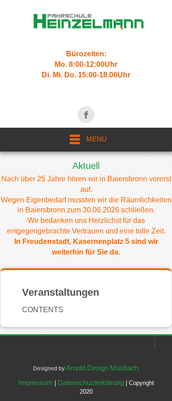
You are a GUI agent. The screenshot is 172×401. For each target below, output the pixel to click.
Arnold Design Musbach (102, 368)
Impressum (35, 382)
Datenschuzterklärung (91, 382)
